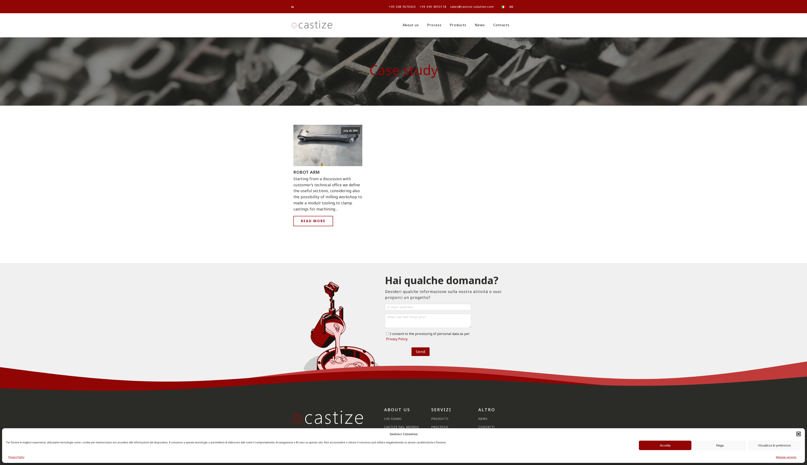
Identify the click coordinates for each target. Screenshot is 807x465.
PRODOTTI (439, 418)
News (480, 25)
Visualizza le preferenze (774, 445)
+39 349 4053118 (432, 7)
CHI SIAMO (393, 418)
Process (434, 25)
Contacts (501, 25)
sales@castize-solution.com (472, 7)
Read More (313, 221)
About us (411, 25)
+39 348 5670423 (402, 7)
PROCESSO (439, 426)
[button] (798, 434)
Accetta (665, 445)
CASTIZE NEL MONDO (401, 426)
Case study (403, 70)
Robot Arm (306, 172)
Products (458, 25)
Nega (720, 445)
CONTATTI (486, 426)
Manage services (786, 457)
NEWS (483, 418)
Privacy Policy (16, 457)
